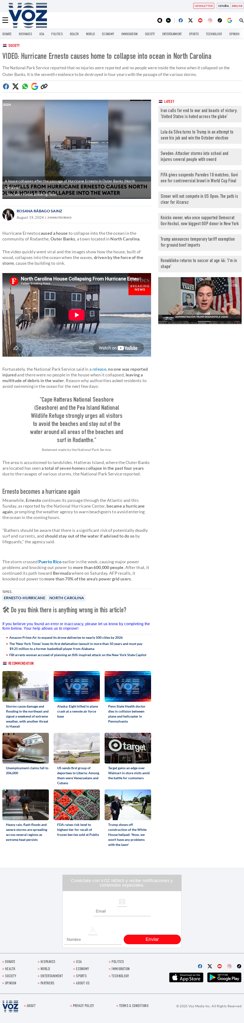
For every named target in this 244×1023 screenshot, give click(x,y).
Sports (194, 34)
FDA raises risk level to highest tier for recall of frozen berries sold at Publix (78, 830)
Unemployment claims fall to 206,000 (27, 770)
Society (14, 46)
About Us (83, 984)
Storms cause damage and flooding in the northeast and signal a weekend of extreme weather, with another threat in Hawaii (27, 716)
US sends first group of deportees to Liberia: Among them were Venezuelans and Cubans (78, 775)
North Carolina (66, 597)
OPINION (234, 34)
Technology (214, 34)
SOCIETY (150, 34)
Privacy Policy (83, 1006)
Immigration (129, 34)
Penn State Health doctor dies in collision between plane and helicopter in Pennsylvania (127, 713)
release (99, 369)
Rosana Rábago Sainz (39, 211)
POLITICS (56, 34)
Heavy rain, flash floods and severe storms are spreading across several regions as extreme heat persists (26, 832)
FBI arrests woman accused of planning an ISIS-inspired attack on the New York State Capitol (77, 655)
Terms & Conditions (134, 1006)
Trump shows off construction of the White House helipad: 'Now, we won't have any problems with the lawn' (127, 835)
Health (74, 34)
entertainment (172, 34)
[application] (200, 300)
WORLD (90, 34)
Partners (47, 984)
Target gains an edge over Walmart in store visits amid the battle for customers (129, 773)
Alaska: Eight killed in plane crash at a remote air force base (77, 711)
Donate (7, 34)
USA (41, 34)
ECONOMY (108, 34)
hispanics (25, 34)
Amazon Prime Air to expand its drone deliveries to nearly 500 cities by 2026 (66, 637)
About (31, 1006)
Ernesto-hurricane (24, 597)
